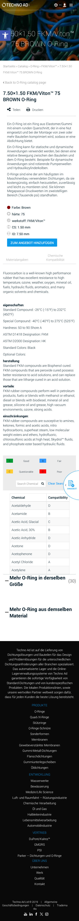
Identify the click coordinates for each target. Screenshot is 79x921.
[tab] (20, 260)
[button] (69, 485)
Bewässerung (40, 786)
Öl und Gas (39, 809)
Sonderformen (39, 734)
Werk (39, 873)
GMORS (39, 844)
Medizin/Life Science (39, 792)
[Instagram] (46, 914)
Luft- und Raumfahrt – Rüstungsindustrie (39, 798)
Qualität (39, 878)
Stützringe (39, 723)
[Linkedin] (30, 914)
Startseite (9, 66)
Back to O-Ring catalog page (25, 82)
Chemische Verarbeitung (39, 803)
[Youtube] (25, 914)
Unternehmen (40, 867)
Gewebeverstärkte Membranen (39, 745)
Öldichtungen (39, 767)
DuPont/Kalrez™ (39, 839)
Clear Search (56, 483)
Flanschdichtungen (39, 756)
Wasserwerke (40, 781)
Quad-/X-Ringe (39, 717)
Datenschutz (43, 905)
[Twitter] (41, 914)
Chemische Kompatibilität (55, 257)
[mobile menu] (71, 5)
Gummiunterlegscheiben (39, 762)
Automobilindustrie (39, 825)
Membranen (40, 739)
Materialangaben (17, 260)
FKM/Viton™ (49, 66)
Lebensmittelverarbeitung (39, 820)
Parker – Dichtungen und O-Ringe (40, 856)
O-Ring (34, 66)
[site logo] (16, 5)
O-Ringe (39, 711)
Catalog (23, 66)
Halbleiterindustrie (39, 814)
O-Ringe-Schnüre (40, 728)
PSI (39, 850)
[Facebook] (36, 914)
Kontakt (39, 884)
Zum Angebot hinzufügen (32, 243)
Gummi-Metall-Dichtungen (39, 751)
